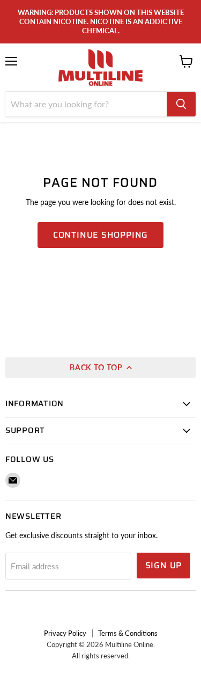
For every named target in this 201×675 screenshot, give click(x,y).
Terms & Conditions (128, 633)
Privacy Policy (65, 633)
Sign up (163, 565)
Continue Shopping (100, 234)
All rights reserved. (101, 655)
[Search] (181, 104)
